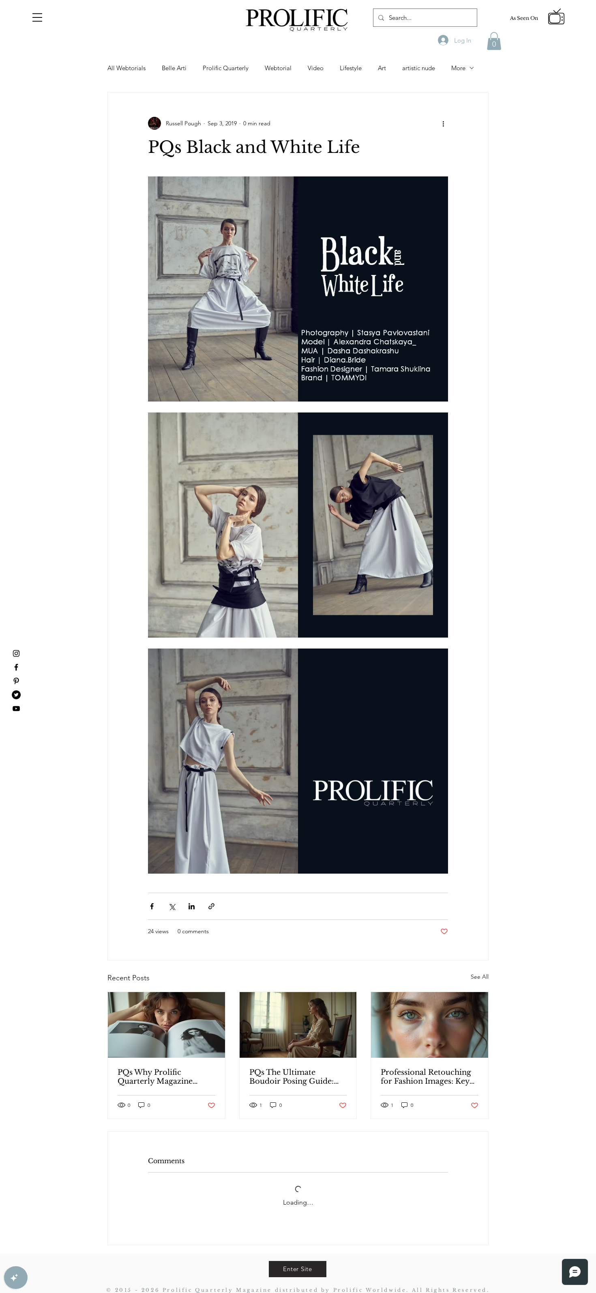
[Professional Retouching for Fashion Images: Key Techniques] (429, 1025)
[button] (37, 17)
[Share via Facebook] (152, 906)
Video (316, 68)
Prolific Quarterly (226, 68)
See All (480, 976)
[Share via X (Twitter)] (172, 906)
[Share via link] (211, 906)
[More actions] (443, 123)
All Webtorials (126, 68)
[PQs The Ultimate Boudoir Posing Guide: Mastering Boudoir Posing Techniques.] (298, 1025)
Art (382, 68)
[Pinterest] (16, 681)
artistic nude (418, 68)
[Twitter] (16, 694)
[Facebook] (16, 667)
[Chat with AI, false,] (16, 1277)
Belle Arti (174, 68)
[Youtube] (16, 708)
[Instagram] (16, 653)
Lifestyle (351, 68)
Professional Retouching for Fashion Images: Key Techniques (426, 1077)
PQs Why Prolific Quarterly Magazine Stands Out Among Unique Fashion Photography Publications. (155, 1077)
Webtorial (278, 68)
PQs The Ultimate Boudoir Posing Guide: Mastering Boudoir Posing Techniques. (298, 1077)
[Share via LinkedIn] (191, 906)
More (458, 68)
